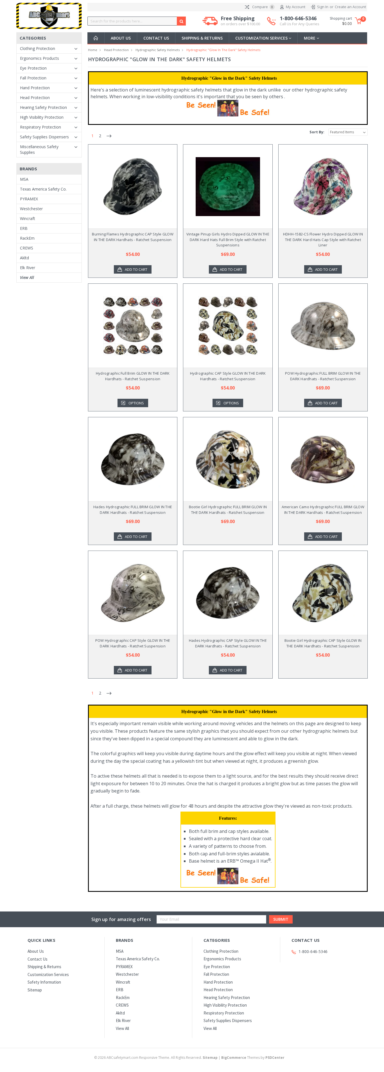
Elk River (27, 267)
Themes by (252, 1057)
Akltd (24, 257)
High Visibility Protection (42, 117)
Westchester (31, 208)
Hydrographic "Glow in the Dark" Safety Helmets (223, 50)
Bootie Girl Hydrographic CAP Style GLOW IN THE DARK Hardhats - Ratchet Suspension (323, 643)
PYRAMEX (29, 198)
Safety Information (44, 982)
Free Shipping (240, 20)
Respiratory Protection (40, 127)
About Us (121, 38)
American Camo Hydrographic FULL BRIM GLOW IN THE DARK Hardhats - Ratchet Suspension (323, 509)
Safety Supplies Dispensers (44, 136)
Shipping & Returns (202, 38)
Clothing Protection (37, 48)
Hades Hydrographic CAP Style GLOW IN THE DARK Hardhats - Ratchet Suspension (228, 643)
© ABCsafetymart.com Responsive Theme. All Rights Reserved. (156, 1057)
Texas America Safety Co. (43, 189)
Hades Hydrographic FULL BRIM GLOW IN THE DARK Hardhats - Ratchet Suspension (132, 509)
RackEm (27, 238)
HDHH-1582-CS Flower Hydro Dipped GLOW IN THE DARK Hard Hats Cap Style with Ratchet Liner (323, 240)
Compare (262, 6)
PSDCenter (274, 1057)
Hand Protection (35, 87)
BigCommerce (233, 1057)
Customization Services (262, 38)
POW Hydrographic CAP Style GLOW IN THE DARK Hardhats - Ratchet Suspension (132, 643)
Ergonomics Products (39, 58)
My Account (295, 6)
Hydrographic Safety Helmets (157, 50)
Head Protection (35, 97)
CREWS (26, 248)
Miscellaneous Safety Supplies (39, 149)
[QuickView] (128, 186)
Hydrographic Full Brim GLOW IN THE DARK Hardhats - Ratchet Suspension (133, 376)
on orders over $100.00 (240, 23)
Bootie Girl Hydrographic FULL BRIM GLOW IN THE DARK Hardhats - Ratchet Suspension (228, 509)
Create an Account (350, 6)
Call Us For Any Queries (299, 23)
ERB (24, 228)
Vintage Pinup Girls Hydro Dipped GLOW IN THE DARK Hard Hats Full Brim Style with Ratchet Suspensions (227, 240)
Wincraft (27, 218)
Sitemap (35, 990)
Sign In (322, 6)
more (310, 38)
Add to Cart (136, 269)
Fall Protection (33, 78)
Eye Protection (33, 68)
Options (136, 403)
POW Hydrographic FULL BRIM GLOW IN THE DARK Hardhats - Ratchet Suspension (323, 376)
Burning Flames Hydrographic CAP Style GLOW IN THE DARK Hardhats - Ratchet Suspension (132, 237)
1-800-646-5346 (299, 20)
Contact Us (156, 38)
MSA (24, 179)
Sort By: (317, 131)
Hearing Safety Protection (43, 107)
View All (27, 277)
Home (92, 50)
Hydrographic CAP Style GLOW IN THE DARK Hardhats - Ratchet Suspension (228, 376)
